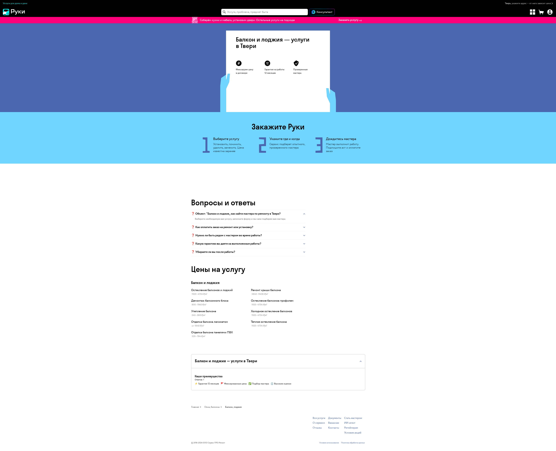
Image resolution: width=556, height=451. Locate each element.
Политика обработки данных (353, 443)
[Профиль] (550, 12)
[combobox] (264, 12)
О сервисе (319, 423)
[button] (529, 3)
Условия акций (352, 432)
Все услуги (319, 418)
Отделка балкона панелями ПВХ (212, 332)
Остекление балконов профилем (272, 300)
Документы (334, 418)
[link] (218, 292)
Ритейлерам (351, 428)
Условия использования (329, 443)
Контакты (333, 428)
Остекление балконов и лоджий (212, 290)
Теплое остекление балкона (269, 322)
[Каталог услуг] (532, 12)
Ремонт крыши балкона (266, 290)
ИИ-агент (349, 423)
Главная (195, 407)
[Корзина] (541, 12)
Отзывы (317, 428)
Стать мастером (353, 418)
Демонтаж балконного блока (209, 300)
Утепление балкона (203, 311)
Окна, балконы (212, 407)
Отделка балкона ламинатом (209, 322)
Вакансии (333, 423)
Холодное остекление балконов (271, 311)
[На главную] (19, 12)
